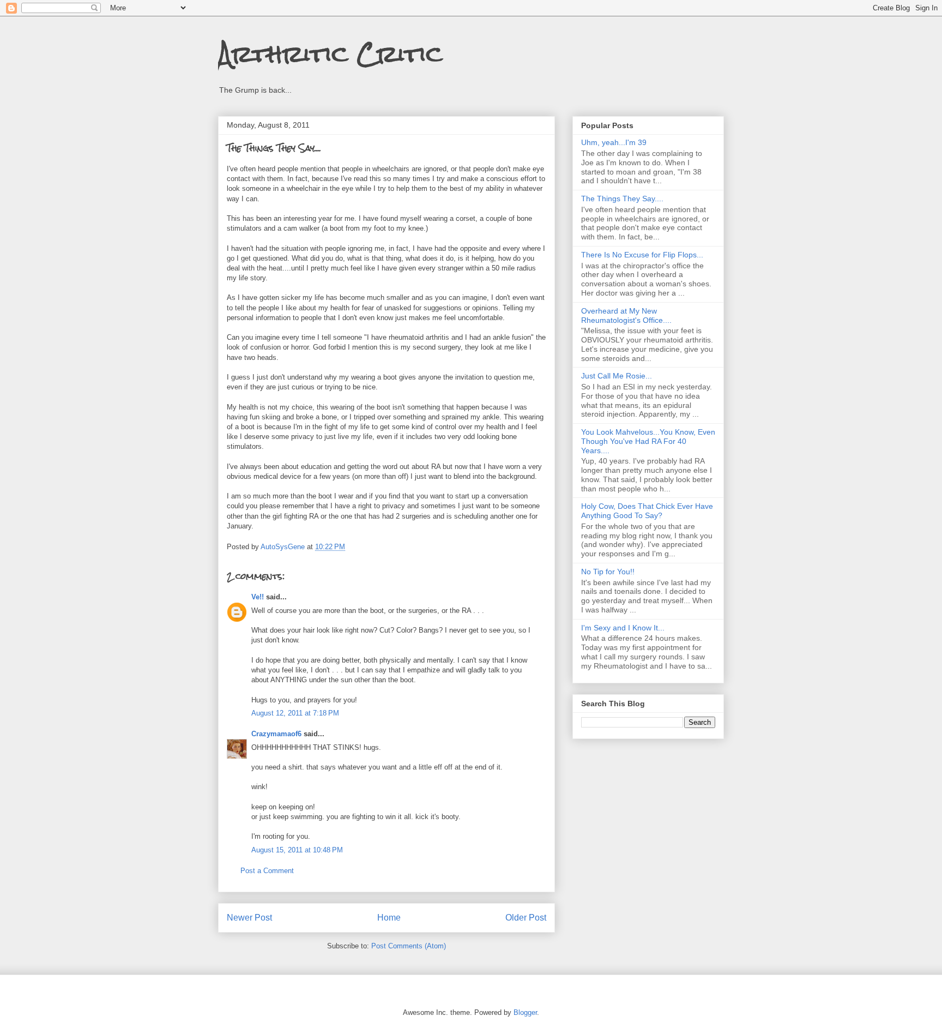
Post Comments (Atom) (408, 946)
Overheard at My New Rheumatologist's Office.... (626, 315)
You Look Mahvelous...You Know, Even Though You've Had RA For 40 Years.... (648, 441)
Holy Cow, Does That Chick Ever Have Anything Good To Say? (647, 511)
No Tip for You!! (608, 571)
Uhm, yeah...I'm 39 (614, 142)
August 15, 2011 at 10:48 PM (297, 850)
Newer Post (249, 917)
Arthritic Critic (330, 54)
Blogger (525, 1012)
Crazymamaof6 (276, 734)
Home (389, 917)
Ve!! (257, 597)
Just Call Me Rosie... (616, 375)
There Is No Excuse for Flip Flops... (642, 254)
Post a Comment (267, 871)
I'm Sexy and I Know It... (623, 627)
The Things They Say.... (622, 198)
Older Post (525, 917)
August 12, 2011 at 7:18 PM (295, 713)
